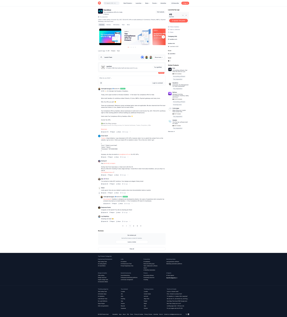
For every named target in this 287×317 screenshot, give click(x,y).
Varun (103, 187)
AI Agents (168, 273)
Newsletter (115, 314)
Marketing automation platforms (174, 263)
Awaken (175, 120)
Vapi (122, 301)
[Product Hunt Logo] (99, 3)
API (108, 51)
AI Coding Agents (102, 263)
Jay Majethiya (105, 216)
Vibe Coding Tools (102, 261)
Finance (146, 273)
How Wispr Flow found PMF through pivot (177, 301)
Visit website (160, 12)
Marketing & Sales (171, 259)
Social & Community (126, 273)
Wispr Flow (146, 298)
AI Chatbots (124, 261)
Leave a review (132, 242)
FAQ (128, 314)
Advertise (163, 3)
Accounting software (179, 76)
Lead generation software (172, 261)
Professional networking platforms (129, 277)
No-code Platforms (102, 301)
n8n (122, 293)
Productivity (147, 259)
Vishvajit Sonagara (106, 88)
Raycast (123, 305)
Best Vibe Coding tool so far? (174, 303)
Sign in (186, 3)
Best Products (128, 3)
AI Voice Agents (170, 275)
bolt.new (146, 296)
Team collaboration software (150, 265)
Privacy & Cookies (138, 314)
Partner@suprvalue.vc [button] (107, 172)
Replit (145, 303)
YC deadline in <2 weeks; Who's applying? (177, 296)
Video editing (101, 275)
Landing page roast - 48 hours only (175, 305)
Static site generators (103, 305)
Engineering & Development (105, 259)
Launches (138, 3)
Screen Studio (147, 293)
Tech (118, 51)
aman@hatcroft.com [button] (125, 154)
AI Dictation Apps (102, 293)
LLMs (122, 259)
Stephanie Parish (106, 207)
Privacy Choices (148, 314)
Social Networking (125, 275)
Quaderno (175, 83)
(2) (105, 221)
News (146, 3)
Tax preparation (104, 16)
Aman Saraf (104, 135)
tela (102, 179)
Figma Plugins (101, 303)
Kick (174, 68)
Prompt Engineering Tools (127, 265)
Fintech (113, 51)
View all (132, 249)
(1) (107, 203)
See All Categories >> (171, 277)
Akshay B (104, 161)
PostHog (123, 298)
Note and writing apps (149, 263)
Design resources (102, 277)
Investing (146, 279)
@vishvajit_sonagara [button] (109, 163)
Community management (127, 279)
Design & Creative (102, 273)
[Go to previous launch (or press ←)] (183, 15)
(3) (105, 184)
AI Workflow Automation (149, 270)
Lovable (123, 291)
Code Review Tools (102, 298)
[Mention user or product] (101, 83)
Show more (158, 57)
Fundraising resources (149, 277)
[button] (128, 24)
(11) (105, 131)
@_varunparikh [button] (107, 199)
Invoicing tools (177, 104)
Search (145, 268)
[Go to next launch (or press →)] (186, 15)
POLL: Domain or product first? (174, 293)
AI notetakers (147, 261)
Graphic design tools (103, 279)
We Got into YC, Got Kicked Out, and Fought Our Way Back (177, 299)
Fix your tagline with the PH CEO (175, 308)
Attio (122, 296)
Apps (120, 314)
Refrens (175, 92)
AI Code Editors (101, 265)
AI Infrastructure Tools (126, 263)
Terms (131, 314)
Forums (154, 3)
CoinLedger (176, 108)
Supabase (123, 308)
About (124, 314)
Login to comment (157, 83)
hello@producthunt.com (176, 314)
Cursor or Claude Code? (173, 291)
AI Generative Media (103, 281)
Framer (145, 301)
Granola (123, 303)
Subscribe (176, 3)
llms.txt (161, 314)
